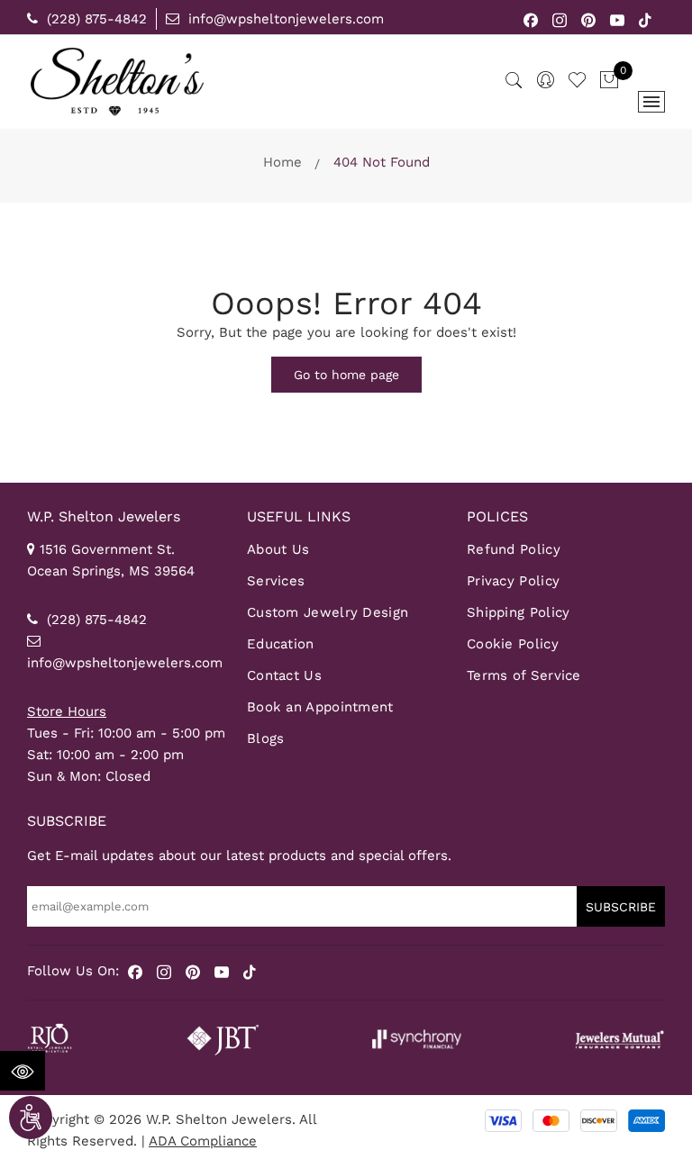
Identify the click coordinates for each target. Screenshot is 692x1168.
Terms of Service (524, 675)
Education (280, 644)
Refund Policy (513, 549)
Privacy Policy (513, 581)
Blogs (266, 738)
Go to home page (346, 374)
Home (282, 162)
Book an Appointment (320, 707)
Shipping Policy (518, 612)
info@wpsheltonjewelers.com (284, 19)
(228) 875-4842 (94, 19)
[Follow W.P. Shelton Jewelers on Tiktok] (645, 19)
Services (276, 581)
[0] (609, 81)
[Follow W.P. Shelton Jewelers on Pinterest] (588, 19)
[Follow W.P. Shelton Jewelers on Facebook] (531, 19)
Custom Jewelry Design (327, 612)
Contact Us (284, 675)
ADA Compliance (203, 1141)
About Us (278, 549)
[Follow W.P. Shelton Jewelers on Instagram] (560, 19)
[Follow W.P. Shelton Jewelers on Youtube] (617, 19)
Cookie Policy (513, 644)
